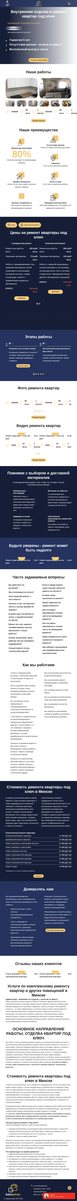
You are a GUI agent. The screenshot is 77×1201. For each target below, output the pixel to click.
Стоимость (38, 876)
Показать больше (38, 120)
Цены (13, 225)
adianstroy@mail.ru (40, 1191)
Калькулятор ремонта (31, 225)
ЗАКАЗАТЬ (21, 298)
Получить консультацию (38, 60)
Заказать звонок (23, 366)
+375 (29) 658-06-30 (40, 1186)
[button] (37, 303)
